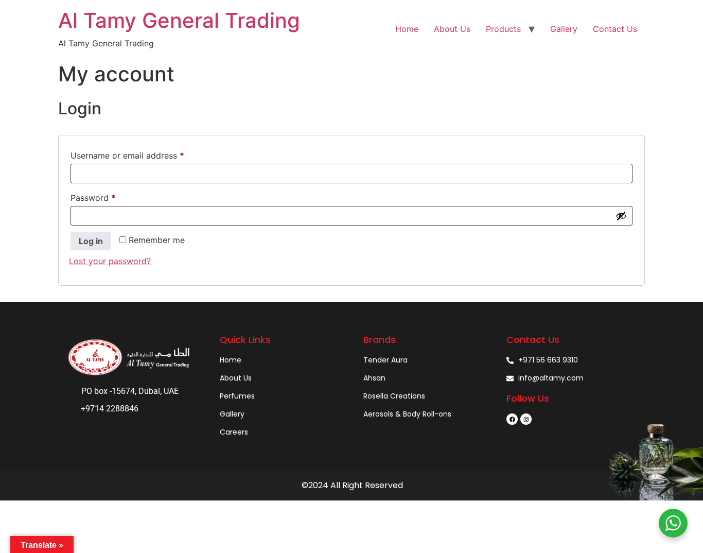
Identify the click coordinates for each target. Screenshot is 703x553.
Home (406, 29)
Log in (91, 241)
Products (503, 29)
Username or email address (144, 154)
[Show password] (621, 215)
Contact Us (615, 29)
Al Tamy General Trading (179, 20)
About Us (452, 29)
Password (110, 196)
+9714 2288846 (109, 408)
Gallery (563, 29)
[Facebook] (512, 419)
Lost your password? (110, 261)
